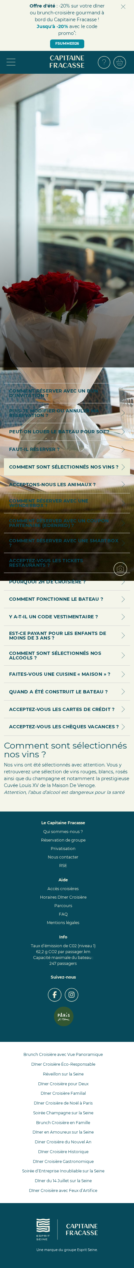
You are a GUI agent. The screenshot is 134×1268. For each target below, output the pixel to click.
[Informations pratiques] (104, 62)
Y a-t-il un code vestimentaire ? (53, 617)
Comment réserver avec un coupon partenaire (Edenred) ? (59, 523)
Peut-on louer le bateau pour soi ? (59, 432)
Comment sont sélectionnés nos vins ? (64, 467)
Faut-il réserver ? (34, 449)
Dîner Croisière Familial (63, 1093)
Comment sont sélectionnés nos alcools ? (55, 655)
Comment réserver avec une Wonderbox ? (48, 503)
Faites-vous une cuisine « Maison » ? (60, 674)
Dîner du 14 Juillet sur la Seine (63, 1180)
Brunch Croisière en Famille (63, 1122)
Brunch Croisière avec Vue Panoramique (63, 1054)
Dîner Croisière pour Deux (63, 1083)
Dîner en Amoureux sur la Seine (63, 1132)
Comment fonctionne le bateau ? (56, 599)
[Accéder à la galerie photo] (123, 571)
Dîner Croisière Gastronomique (63, 1161)
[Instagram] (71, 995)
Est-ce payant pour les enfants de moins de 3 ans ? (57, 635)
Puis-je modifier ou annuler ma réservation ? (54, 413)
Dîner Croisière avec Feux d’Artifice (63, 1190)
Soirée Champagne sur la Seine (63, 1112)
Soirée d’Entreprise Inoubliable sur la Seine (63, 1170)
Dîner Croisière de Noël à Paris (63, 1103)
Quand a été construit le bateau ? (58, 692)
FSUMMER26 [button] (67, 43)
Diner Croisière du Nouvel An (63, 1141)
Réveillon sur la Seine (63, 1074)
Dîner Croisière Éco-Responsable (63, 1064)
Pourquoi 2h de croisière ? (47, 582)
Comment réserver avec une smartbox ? (63, 543)
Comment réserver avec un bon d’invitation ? (53, 393)
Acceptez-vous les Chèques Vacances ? (64, 727)
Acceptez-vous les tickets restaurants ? (46, 563)
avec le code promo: (67, 29)
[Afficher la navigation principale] (27, 62)
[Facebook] (54, 995)
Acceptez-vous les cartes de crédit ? (62, 709)
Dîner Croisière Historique (63, 1151)
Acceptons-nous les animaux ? (52, 484)
